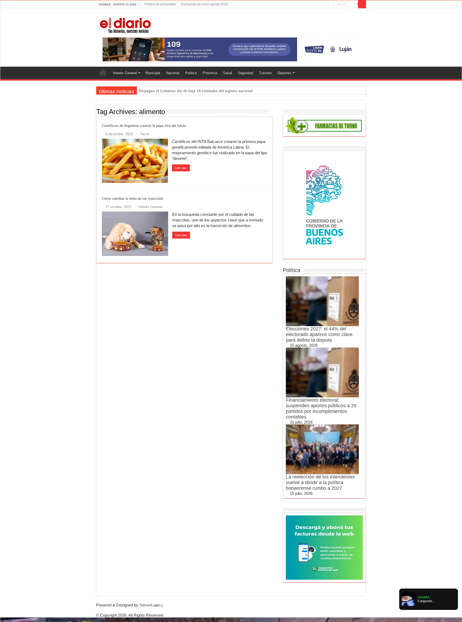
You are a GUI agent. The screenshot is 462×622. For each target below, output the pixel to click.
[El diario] (125, 24)
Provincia (210, 73)
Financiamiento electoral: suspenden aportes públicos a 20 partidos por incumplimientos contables (321, 408)
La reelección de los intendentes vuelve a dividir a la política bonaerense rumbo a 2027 (320, 482)
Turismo (265, 73)
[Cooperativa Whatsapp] (324, 547)
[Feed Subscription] (271, 111)
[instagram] (330, 4)
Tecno (144, 134)
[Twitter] (320, 4)
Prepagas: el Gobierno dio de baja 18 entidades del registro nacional (196, 91)
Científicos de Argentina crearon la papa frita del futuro (144, 126)
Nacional (172, 73)
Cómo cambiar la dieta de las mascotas (132, 199)
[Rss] (310, 4)
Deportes (284, 73)
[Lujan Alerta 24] (231, 49)
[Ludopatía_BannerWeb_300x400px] (324, 204)
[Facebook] (315, 4)
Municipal (152, 73)
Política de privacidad (160, 4)
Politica (191, 73)
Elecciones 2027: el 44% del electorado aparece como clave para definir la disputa (319, 334)
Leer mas (181, 168)
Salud (227, 73)
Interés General (125, 73)
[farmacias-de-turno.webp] (324, 125)
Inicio (103, 72)
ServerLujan (149, 605)
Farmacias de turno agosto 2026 (204, 4)
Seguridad (245, 73)
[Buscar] (362, 4)
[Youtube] (325, 4)
